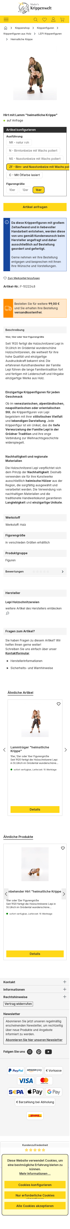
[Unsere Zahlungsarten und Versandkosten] (33, 1133)
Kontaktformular (17, 653)
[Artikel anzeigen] (34, 733)
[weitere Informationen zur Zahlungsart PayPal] (14, 1088)
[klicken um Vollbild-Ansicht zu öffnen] (35, 73)
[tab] (35, 329)
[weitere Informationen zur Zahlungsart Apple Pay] (33, 1109)
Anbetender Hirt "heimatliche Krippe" (28, 906)
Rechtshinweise (15, 1010)
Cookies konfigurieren (33, 1185)
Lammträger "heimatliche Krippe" (30, 762)
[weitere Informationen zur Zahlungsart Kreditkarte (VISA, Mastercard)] (24, 1098)
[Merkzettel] (44, 19)
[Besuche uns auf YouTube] (48, 1069)
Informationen (14, 1002)
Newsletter (11, 1027)
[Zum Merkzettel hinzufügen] (56, 716)
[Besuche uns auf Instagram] (30, 1069)
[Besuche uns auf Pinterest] (39, 1069)
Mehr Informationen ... (33, 1173)
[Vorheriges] (4, 762)
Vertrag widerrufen (18, 1016)
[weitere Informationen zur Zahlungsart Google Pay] (52, 1109)
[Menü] (7, 19)
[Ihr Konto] (53, 19)
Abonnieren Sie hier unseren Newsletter (26, 1055)
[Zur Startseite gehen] (35, 8)
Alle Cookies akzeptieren (33, 1206)
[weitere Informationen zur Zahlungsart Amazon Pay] (33, 1088)
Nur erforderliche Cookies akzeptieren (33, 1196)
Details (34, 822)
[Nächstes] (63, 762)
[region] (35, 78)
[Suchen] (35, 19)
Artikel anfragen (35, 207)
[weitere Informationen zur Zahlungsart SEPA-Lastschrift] (15, 1109)
